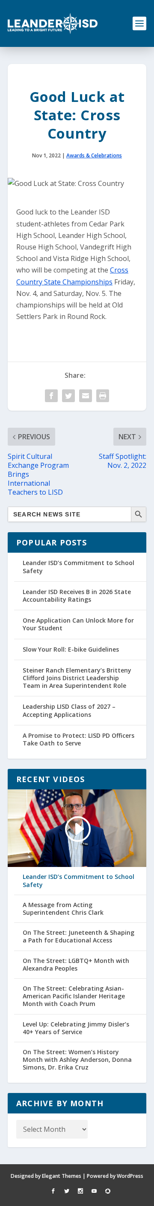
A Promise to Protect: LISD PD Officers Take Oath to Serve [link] (78, 739)
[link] (53, 23)
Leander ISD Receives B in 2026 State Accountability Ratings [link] (77, 595)
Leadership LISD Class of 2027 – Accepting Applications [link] (69, 710)
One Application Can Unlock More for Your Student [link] (78, 624)
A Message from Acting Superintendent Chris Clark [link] (63, 908)
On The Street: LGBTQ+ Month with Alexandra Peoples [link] (76, 964)
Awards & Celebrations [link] (94, 155)
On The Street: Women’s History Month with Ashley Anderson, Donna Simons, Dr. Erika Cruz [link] (77, 1059)
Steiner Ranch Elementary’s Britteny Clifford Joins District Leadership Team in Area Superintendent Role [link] (77, 678)
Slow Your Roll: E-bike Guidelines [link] (71, 649)
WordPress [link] (130, 1176)
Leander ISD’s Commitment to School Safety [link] (78, 566)
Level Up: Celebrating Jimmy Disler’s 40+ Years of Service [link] (76, 1028)
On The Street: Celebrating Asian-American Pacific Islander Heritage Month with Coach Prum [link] (74, 996)
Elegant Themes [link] (61, 1176)
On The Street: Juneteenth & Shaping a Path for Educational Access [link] (78, 936)
